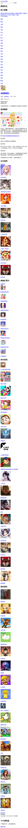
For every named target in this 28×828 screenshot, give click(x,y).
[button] (3, 826)
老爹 (5, 13)
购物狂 (10, 135)
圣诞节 (5, 135)
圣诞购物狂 (5, 93)
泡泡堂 (13, 14)
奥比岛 (8, 13)
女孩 (18, 135)
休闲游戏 (6, 96)
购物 (8, 135)
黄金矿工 (13, 13)
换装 (16, 135)
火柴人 (9, 14)
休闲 (13, 135)
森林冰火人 (5, 14)
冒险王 (2, 13)
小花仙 (17, 14)
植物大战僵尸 (19, 13)
